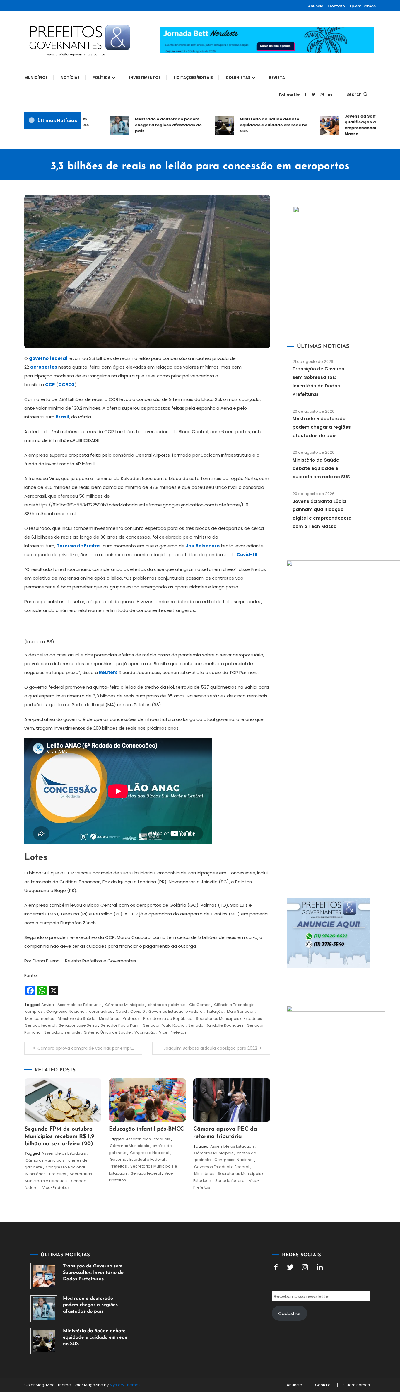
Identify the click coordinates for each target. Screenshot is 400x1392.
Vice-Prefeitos (173, 1032)
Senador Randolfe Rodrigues (216, 1025)
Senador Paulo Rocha (164, 1025)
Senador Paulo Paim (120, 1025)
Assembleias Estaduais (79, 1005)
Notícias (70, 77)
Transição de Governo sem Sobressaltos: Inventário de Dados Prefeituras (93, 1273)
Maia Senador (240, 1011)
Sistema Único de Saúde (107, 1032)
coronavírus (100, 1011)
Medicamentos (39, 1018)
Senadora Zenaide (62, 1032)
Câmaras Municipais (124, 1005)
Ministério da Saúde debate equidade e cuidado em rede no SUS (259, 125)
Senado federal (40, 1025)
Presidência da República (167, 1018)
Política (101, 77)
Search (354, 94)
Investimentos (145, 77)
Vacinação (144, 1032)
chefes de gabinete (167, 1005)
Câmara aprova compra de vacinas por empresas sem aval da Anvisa (89, 1048)
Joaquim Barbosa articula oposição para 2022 (210, 1048)
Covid (121, 1011)
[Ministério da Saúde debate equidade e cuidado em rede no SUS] (43, 1341)
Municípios (36, 77)
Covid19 (137, 1011)
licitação (215, 1011)
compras (34, 1011)
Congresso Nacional (66, 1011)
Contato (336, 6)
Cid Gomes (200, 1005)
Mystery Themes (125, 1385)
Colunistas (238, 77)
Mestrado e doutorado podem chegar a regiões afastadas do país (154, 125)
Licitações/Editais (193, 77)
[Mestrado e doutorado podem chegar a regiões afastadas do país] (43, 1308)
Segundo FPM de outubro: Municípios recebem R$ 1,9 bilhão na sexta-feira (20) (59, 1136)
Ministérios (109, 1018)
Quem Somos (363, 6)
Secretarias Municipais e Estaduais (229, 1018)
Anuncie (315, 6)
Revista (277, 77)
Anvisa (47, 1005)
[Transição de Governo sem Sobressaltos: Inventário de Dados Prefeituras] (43, 1276)
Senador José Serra (78, 1025)
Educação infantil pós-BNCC (146, 1129)
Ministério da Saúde (76, 1018)
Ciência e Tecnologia (234, 1005)
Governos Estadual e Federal (176, 1011)
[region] (323, 1342)
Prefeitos (131, 1018)
